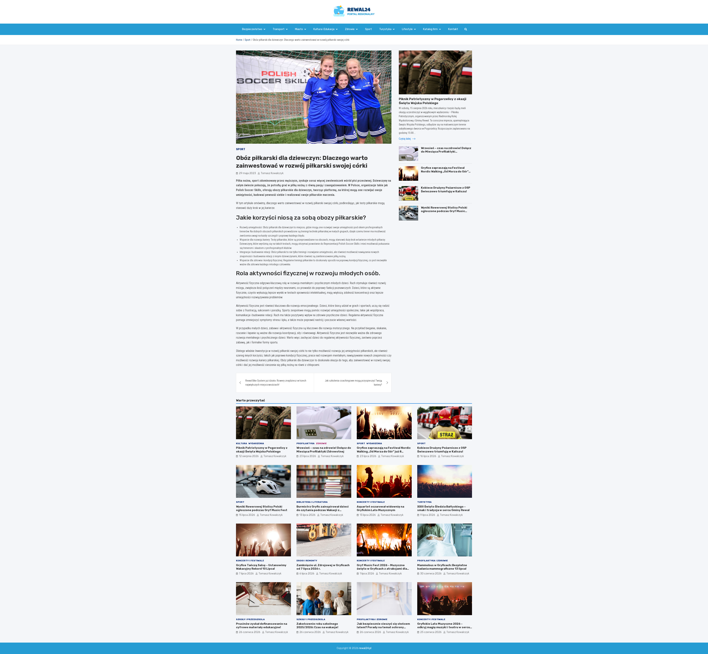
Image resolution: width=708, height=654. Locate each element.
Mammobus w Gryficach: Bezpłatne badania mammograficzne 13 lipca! (442, 567)
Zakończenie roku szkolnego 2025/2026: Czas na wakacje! (317, 625)
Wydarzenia (256, 443)
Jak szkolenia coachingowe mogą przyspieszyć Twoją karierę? (353, 382)
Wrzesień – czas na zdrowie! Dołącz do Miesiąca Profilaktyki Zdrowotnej (446, 151)
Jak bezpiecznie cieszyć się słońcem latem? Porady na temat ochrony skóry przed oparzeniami (383, 627)
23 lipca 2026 (307, 456)
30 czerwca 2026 (431, 573)
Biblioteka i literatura (312, 502)
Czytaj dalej (405, 138)
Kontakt (453, 29)
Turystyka (385, 29)
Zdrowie (350, 29)
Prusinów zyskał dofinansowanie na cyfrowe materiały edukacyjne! (261, 625)
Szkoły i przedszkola (250, 619)
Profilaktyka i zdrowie (432, 560)
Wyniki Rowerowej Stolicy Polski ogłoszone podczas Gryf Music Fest (444, 211)
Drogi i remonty (306, 560)
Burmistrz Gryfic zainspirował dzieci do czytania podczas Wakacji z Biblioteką (322, 510)
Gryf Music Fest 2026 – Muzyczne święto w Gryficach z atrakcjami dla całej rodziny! (382, 569)
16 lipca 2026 (428, 456)
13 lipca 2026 (307, 515)
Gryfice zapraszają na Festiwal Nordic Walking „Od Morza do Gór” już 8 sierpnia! (444, 171)
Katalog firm (430, 29)
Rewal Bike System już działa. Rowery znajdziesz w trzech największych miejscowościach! (275, 382)
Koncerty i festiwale (371, 502)
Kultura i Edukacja (323, 29)
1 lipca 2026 (367, 573)
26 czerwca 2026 (249, 632)
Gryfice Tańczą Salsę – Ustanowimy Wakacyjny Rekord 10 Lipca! (261, 567)
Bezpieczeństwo (252, 29)
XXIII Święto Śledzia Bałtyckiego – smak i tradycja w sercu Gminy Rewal (443, 508)
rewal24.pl (365, 648)
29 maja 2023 (247, 173)
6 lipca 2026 (306, 573)
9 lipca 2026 (427, 515)
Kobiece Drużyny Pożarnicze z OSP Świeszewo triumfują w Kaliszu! (445, 189)
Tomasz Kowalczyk (272, 173)
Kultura (241, 443)
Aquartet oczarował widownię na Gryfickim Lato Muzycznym (380, 508)
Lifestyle (407, 29)
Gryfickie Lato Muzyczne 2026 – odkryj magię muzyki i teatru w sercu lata (443, 627)
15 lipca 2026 (247, 515)
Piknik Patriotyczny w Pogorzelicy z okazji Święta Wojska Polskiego (261, 449)
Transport (278, 29)
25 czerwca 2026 (431, 632)
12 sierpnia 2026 (249, 456)
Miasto (299, 29)
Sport (368, 29)
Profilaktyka (305, 443)
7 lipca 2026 (246, 573)
